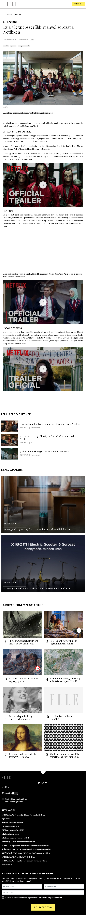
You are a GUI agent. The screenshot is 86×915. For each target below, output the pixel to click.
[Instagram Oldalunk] (43, 782)
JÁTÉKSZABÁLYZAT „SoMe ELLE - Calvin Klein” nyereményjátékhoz (26, 853)
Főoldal (9, 14)
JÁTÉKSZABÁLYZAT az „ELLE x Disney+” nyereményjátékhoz (23, 815)
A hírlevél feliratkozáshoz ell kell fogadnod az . (33, 898)
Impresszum (6, 819)
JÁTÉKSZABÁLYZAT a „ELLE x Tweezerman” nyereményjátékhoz (24, 861)
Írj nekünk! (5, 787)
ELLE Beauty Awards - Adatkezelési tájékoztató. (18, 842)
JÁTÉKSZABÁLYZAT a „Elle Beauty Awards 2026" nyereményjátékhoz (26, 849)
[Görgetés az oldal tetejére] (43, 771)
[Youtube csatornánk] (46, 782)
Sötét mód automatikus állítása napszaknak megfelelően (16, 800)
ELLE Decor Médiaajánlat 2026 (13, 830)
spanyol (13, 46)
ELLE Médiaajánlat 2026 (10, 826)
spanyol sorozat (23, 46)
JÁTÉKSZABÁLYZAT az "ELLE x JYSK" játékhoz (18, 857)
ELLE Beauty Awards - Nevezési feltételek (16, 838)
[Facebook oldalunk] (39, 783)
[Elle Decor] (11, 4)
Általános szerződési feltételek (12, 823)
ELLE (32, 40)
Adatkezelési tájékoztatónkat (49, 898)
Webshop (78, 4)
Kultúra (18, 14)
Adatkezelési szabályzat (10, 834)
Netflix (6, 46)
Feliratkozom (43, 907)
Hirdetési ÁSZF (7, 865)
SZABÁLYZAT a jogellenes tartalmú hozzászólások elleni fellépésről (25, 846)
